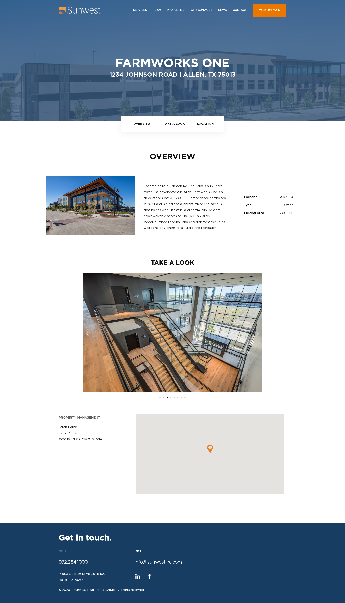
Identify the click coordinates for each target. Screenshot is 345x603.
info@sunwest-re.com (158, 562)
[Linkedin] (138, 576)
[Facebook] (149, 576)
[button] (160, 397)
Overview (142, 123)
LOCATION (205, 123)
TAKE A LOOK (174, 123)
